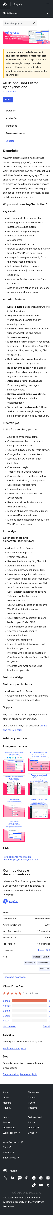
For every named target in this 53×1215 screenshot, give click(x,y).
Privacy (7, 1107)
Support (7, 1122)
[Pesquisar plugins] (34, 23)
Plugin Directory (11, 13)
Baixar (8, 99)
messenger (30, 963)
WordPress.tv (11, 1132)
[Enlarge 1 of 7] (21, 754)
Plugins (31, 1102)
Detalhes (11, 110)
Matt (7, 1147)
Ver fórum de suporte (14, 1048)
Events (31, 1122)
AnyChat (12, 91)
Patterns (32, 1107)
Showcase (33, 1092)
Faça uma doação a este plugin (20, 1074)
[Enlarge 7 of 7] (46, 801)
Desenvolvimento (15, 133)
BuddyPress (11, 1157)
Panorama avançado (14, 977)
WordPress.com (13, 1142)
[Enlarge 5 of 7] (46, 754)
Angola (13, 1170)
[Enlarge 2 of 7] (21, 779)
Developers (9, 1127)
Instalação (11, 125)
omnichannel (43, 963)
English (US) (44, 950)
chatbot (36, 957)
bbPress (9, 1152)
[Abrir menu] (48, 4)
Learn (6, 1117)
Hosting (7, 1102)
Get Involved (35, 1117)
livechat (45, 957)
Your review (9, 1026)
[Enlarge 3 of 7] (21, 801)
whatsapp (44, 969)
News (6, 1097)
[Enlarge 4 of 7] (21, 823)
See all (46, 1026)
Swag (32, 1132)
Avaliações (12, 118)
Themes (32, 1097)
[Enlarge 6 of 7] (46, 777)
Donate (33, 1127)
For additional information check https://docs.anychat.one (20, 858)
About (6, 1092)
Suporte (10, 140)
